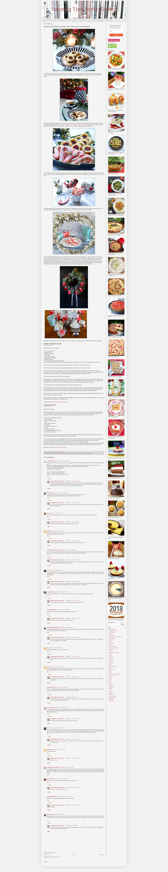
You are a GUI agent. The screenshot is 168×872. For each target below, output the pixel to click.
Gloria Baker (50, 492)
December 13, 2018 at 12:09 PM (61, 707)
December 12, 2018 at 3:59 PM (72, 697)
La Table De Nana (51, 461)
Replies (49, 478)
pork (110, 682)
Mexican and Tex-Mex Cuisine (115, 636)
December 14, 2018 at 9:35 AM (55, 727)
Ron (48, 727)
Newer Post (46, 854)
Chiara (48, 667)
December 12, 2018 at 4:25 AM (62, 609)
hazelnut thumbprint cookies (75, 453)
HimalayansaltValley (52, 796)
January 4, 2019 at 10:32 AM (71, 825)
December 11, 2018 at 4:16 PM (72, 521)
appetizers (111, 640)
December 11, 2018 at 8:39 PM (55, 570)
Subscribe (116, 35)
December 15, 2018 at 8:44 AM (58, 749)
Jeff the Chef (50, 778)
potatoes (111, 683)
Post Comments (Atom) (54, 856)
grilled (110, 671)
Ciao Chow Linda (51, 687)
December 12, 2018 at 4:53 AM (66, 627)
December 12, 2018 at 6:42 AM (55, 647)
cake (110, 650)
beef (110, 641)
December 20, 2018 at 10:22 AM (72, 787)
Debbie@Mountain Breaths (53, 627)
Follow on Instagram (114, 40)
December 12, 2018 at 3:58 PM (72, 676)
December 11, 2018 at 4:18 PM (72, 540)
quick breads (112, 686)
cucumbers (111, 661)
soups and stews (112, 696)
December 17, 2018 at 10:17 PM (60, 778)
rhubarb (110, 688)
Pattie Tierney (50, 707)
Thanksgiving (112, 638)
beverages (111, 643)
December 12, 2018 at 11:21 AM (72, 600)
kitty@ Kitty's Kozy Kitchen (53, 767)
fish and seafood (112, 666)
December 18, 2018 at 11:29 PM (64, 796)
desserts (68, 453)
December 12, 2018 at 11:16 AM (72, 560)
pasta (110, 679)
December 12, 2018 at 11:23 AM (72, 637)
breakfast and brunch (113, 647)
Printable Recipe (48, 345)
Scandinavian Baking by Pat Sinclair (73, 124)
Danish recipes (112, 632)
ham (110, 672)
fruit (110, 668)
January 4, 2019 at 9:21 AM (57, 814)
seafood (111, 693)
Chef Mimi (49, 749)
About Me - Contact (52, 20)
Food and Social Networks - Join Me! (68, 20)
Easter (110, 633)
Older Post (101, 854)
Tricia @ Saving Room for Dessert (55, 550)
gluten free (111, 669)
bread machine (112, 646)
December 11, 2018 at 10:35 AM (72, 502)
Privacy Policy (109, 20)
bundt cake (111, 649)
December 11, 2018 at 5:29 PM (69, 550)
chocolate (111, 657)
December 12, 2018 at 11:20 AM (72, 581)
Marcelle (49, 814)
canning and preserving (114, 652)
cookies (64, 453)
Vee (48, 570)
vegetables (111, 700)
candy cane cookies (51, 453)
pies (110, 680)
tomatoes (111, 699)
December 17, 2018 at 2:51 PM (72, 739)
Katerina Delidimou (51, 609)
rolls (110, 689)
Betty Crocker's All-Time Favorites (59, 447)
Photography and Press (84, 20)
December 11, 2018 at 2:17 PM (57, 531)
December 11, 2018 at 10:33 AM (72, 481)
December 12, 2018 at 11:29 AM (72, 656)
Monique (68, 340)
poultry (110, 685)
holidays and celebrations (87, 453)
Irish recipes (111, 635)
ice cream (111, 675)
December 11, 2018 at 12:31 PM (56, 513)
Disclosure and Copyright (98, 20)
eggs (110, 664)
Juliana (48, 531)
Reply (48, 476)
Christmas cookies (58, 453)
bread (110, 644)
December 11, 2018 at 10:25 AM (62, 461)
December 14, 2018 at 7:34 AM (72, 718)
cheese (110, 654)
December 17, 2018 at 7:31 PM (66, 767)
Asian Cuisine (112, 629)
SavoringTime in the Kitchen (57, 481)
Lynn (48, 513)
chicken (110, 655)
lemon (110, 677)
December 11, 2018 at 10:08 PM (61, 592)
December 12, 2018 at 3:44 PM (61, 687)
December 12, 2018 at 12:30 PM (57, 667)
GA (47, 647)
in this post (100, 174)
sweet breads (112, 697)
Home (44, 20)
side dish (111, 694)
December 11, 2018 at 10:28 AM (60, 492)
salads (110, 691)
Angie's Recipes (50, 592)
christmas (111, 658)
